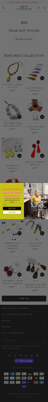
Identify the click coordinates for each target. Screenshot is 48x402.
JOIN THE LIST (12, 208)
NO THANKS (12, 212)
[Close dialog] (47, 184)
